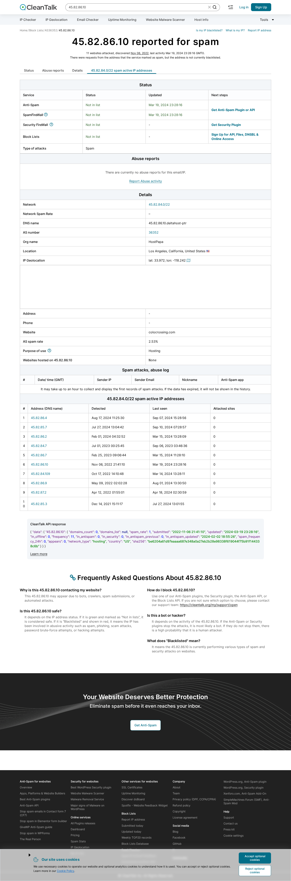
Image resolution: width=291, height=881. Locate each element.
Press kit (229, 829)
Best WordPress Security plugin (91, 787)
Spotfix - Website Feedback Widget (145, 805)
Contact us (230, 823)
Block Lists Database (135, 843)
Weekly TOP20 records (136, 837)
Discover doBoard (133, 799)
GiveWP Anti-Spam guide (36, 827)
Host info (201, 20)
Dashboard (78, 829)
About (176, 787)
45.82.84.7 (39, 446)
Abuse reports (53, 70)
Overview (26, 787)
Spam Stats (78, 841)
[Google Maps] (189, 260)
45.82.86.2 (39, 436)
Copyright (179, 811)
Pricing (75, 835)
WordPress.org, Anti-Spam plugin (244, 781)
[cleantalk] (38, 7)
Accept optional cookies (255, 857)
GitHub (177, 843)
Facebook (179, 837)
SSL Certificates (132, 787)
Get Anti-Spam (145, 725)
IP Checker (28, 20)
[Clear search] (209, 7)
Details (77, 70)
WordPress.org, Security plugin (243, 787)
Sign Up (261, 7)
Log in (244, 7)
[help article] (46, 115)
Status (29, 70)
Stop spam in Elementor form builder (43, 821)
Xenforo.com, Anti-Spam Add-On (244, 793)
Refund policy (181, 805)
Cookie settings (233, 835)
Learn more (38, 554)
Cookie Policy (65, 870)
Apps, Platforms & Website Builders (42, 793)
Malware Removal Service (87, 799)
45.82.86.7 (39, 455)
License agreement (185, 817)
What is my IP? (235, 30)
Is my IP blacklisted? (209, 30)
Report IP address (259, 30)
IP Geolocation (57, 20)
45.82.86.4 (39, 418)
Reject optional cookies (254, 870)
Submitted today (132, 825)
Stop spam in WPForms (35, 833)
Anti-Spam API (29, 805)
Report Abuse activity (145, 181)
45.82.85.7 (39, 427)
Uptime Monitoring (122, 20)
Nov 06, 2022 (139, 53)
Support (228, 817)
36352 (154, 232)
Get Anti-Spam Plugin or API (233, 110)
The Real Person (30, 839)
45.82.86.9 (39, 483)
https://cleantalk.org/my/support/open (209, 605)
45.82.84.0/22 (159, 204)
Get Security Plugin (226, 125)
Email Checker (88, 20)
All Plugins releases (83, 823)
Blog (175, 831)
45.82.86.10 (39, 464)
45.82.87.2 (39, 492)
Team (176, 793)
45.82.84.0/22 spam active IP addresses (121, 70)
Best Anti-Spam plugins (35, 799)
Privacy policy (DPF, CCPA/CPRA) (194, 799)
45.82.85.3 (39, 504)
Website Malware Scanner (165, 20)
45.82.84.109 (40, 474)
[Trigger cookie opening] (26, 855)
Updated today (131, 831)
